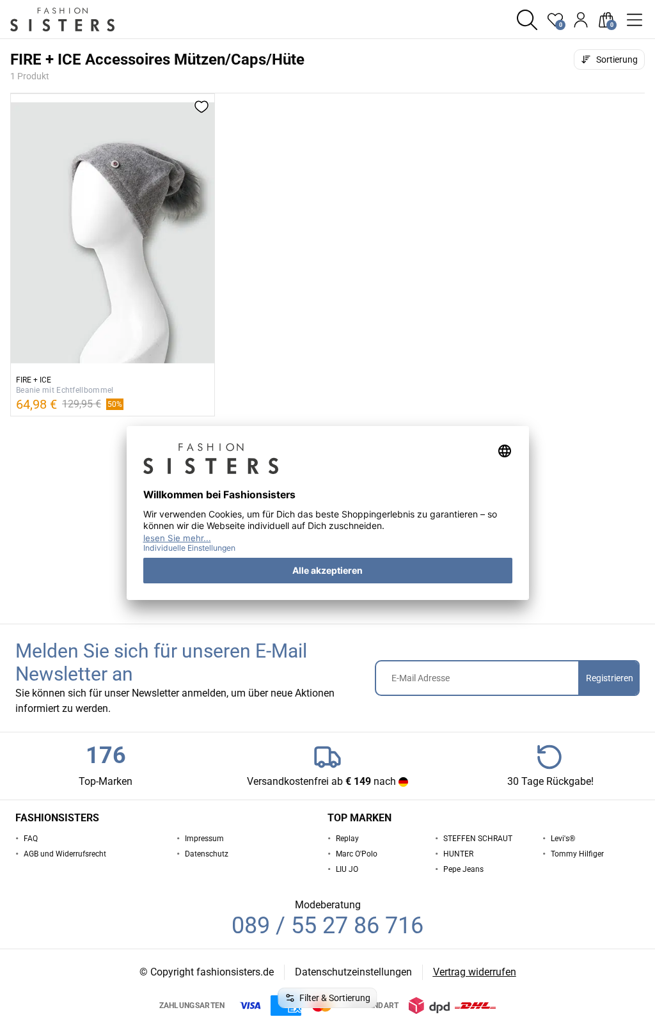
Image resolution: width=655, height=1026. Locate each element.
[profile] (580, 20)
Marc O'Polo (356, 853)
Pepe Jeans (463, 869)
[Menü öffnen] (634, 20)
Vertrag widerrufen (474, 972)
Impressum (204, 838)
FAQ (31, 838)
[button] (527, 20)
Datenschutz (206, 853)
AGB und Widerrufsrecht (65, 853)
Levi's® (563, 838)
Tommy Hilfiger (577, 853)
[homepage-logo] (78, 19)
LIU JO (347, 869)
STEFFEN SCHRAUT (477, 838)
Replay (347, 838)
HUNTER (458, 853)
